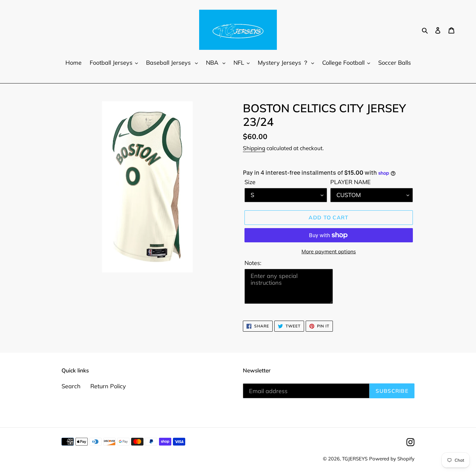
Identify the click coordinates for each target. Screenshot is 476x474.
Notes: (252, 263)
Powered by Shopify (391, 459)
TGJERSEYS (355, 459)
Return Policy (108, 386)
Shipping (254, 148)
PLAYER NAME (350, 182)
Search (71, 386)
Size (249, 182)
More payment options (328, 251)
